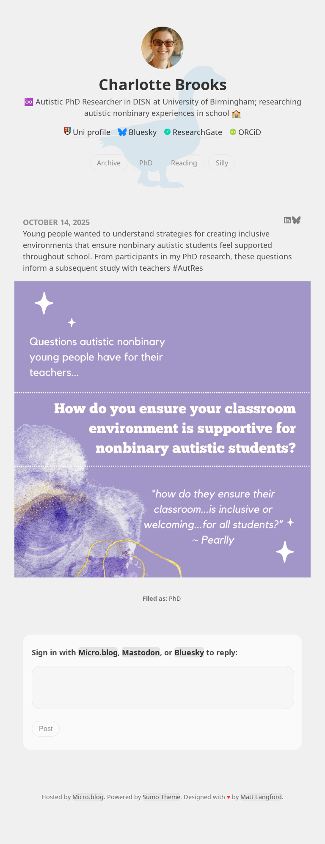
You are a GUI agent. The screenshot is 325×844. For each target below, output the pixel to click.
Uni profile (91, 132)
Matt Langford (261, 797)
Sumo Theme (161, 797)
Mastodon (141, 652)
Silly (222, 163)
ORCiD (249, 132)
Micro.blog (98, 652)
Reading (184, 163)
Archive (109, 163)
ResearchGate (197, 132)
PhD (146, 163)
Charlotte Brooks (163, 84)
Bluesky (143, 132)
